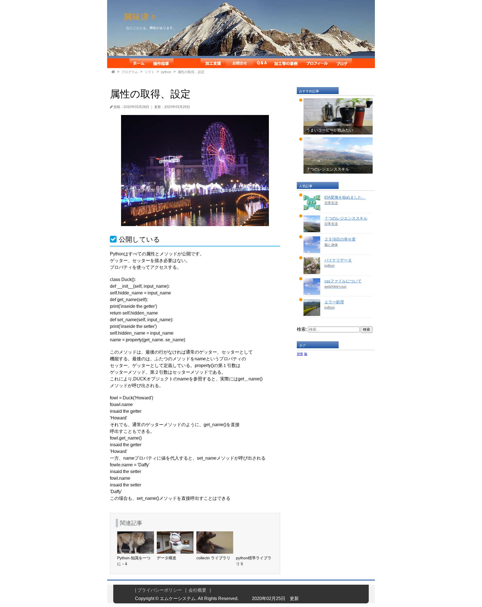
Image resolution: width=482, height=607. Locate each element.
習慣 (300, 354)
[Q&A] (262, 63)
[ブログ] (342, 63)
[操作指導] (160, 63)
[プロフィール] (317, 63)
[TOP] (113, 72)
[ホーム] (138, 63)
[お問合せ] (239, 63)
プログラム (129, 72)
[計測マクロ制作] (187, 63)
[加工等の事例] (286, 63)
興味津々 (140, 16)
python (166, 72)
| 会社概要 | (198, 590)
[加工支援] (213, 63)
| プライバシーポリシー (160, 590)
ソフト (149, 72)
